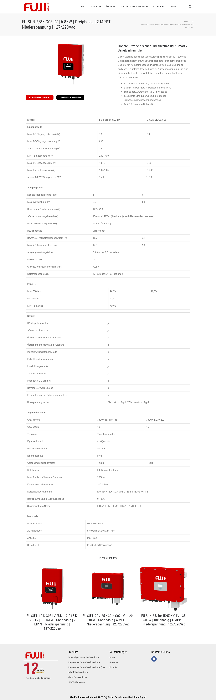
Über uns (113, 662)
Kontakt (113, 667)
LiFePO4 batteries (76, 682)
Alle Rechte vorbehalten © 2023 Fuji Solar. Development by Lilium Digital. (108, 697)
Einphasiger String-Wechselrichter (84, 657)
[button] (39, 97)
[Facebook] (154, 659)
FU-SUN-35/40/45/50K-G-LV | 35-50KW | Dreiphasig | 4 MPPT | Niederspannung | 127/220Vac (163, 620)
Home (186, 21)
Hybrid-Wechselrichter (78, 672)
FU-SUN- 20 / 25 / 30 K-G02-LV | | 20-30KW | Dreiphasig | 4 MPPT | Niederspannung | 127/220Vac (108, 620)
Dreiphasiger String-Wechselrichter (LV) (86, 667)
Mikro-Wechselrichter (78, 677)
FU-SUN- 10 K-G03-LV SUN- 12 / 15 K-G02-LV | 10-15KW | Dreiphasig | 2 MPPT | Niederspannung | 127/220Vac (52, 622)
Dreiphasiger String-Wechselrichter (84, 662)
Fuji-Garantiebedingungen (38, 678)
